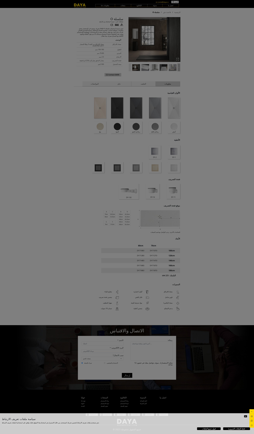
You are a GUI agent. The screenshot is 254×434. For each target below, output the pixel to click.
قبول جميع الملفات (209, 428)
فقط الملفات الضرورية (236, 428)
